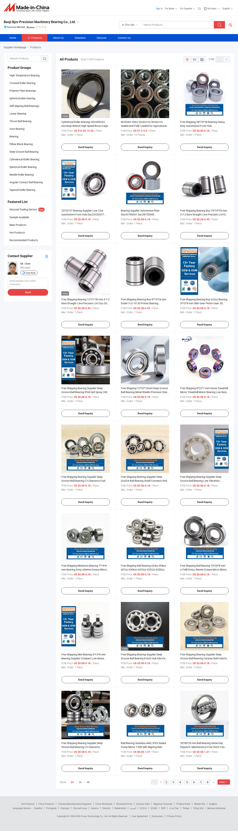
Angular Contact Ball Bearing (26, 182)
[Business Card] (46, 256)
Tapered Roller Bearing (22, 190)
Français (64, 808)
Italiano (95, 808)
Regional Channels (163, 803)
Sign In (159, 8)
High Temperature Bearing (24, 75)
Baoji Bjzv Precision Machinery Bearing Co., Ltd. (40, 22)
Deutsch (106, 808)
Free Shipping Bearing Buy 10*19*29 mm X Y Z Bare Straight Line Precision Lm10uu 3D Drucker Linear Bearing (204, 214)
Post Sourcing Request (230, 24)
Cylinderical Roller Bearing (24, 159)
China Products (46, 803)
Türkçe (186, 808)
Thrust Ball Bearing (20, 121)
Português (51, 808)
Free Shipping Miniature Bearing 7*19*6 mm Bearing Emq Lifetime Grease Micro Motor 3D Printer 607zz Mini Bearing (84, 569)
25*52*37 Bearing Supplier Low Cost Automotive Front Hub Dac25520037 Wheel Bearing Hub (82, 214)
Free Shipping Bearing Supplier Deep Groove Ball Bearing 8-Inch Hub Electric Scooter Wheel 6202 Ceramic (143, 658)
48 (88, 782)
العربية (133, 808)
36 (80, 782)
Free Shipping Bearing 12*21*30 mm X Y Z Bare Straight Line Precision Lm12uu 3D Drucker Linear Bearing (85, 303)
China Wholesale (103, 803)
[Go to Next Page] (226, 59)
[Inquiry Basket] (200, 8)
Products (36, 37)
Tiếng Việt (198, 808)
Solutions (80, 37)
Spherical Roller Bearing (23, 167)
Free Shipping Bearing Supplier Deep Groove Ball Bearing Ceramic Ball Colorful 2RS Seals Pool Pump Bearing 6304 (203, 658)
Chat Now (30, 272)
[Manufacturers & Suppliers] (28, 7)
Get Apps (212, 8)
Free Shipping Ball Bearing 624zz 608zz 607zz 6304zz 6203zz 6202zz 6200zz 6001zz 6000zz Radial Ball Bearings (143, 569)
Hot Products (28, 803)
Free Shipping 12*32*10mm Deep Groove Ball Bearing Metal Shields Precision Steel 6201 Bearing (144, 392)
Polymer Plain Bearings (22, 90)
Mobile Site (199, 803)
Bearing (13, 136)
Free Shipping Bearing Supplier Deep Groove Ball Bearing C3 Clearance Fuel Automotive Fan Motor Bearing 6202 (83, 480)
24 (72, 782)
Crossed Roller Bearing (22, 83)
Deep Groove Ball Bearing (23, 151)
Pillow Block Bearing (21, 144)
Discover (102, 37)
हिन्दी (163, 808)
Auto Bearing (17, 129)
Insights (213, 803)
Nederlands (120, 808)
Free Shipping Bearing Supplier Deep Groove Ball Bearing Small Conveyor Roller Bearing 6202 (145, 480)
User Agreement (140, 816)
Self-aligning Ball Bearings (24, 106)
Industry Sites (143, 803)
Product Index (183, 803)
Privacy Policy (174, 816)
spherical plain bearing (22, 98)
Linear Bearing (17, 113)
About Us (58, 37)
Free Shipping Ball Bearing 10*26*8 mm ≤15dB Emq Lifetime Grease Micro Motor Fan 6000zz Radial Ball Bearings (203, 569)
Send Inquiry (85, 147)
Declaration (157, 816)
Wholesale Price (124, 803)
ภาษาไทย (174, 808)
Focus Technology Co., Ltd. (94, 816)
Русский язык (80, 808)
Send (28, 292)
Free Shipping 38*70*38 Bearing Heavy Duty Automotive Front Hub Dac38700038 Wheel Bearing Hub (202, 125)
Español (38, 808)
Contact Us (124, 37)
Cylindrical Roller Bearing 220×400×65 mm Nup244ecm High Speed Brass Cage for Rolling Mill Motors (84, 125)
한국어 (143, 808)
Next (222, 782)
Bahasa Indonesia (216, 808)
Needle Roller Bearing (21, 174)
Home (12, 37)
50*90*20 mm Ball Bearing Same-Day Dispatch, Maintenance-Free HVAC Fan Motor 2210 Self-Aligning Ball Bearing (202, 747)
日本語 (154, 808)
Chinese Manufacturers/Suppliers (74, 803)
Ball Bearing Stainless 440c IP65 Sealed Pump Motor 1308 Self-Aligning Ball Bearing (143, 747)
